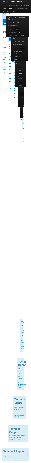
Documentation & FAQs (21, 8)
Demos (10, 8)
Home (4, 8)
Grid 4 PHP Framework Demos (13, 1)
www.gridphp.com (24, 5)
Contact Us (16, 12)
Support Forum (7, 12)
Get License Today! (5, 21)
